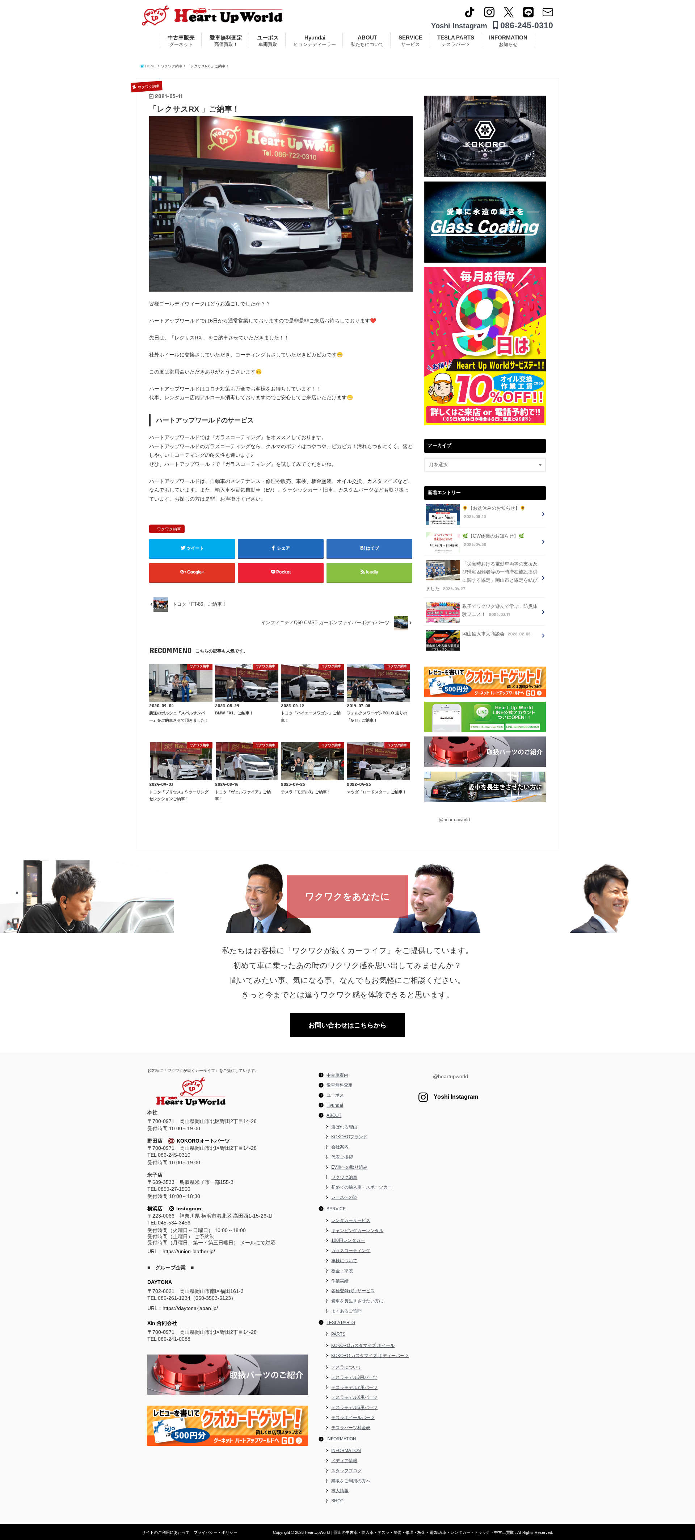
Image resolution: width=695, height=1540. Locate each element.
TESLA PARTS (455, 40)
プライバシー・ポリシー (215, 1532)
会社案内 (340, 1146)
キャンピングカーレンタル (357, 1230)
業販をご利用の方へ (350, 1480)
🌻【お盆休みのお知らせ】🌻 (494, 512)
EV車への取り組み (349, 1167)
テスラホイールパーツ (353, 1417)
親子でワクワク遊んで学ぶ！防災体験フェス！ (500, 610)
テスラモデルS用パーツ (354, 1407)
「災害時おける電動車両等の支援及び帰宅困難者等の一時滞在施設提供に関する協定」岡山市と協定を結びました (482, 576)
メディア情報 (344, 1460)
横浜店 (155, 1208)
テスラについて (346, 1367)
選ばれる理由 (344, 1127)
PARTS (338, 1334)
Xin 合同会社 (162, 1323)
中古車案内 (337, 1075)
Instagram (187, 1208)
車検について (344, 1260)
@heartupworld (454, 819)
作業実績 (340, 1281)
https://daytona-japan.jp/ (190, 1308)
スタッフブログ (346, 1470)
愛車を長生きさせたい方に (357, 1300)
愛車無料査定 (226, 40)
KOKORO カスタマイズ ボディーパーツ (370, 1355)
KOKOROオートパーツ (203, 1141)
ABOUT (367, 40)
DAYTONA (159, 1282)
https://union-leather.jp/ (189, 1251)
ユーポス (268, 40)
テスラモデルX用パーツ (354, 1397)
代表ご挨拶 (342, 1157)
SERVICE (410, 40)
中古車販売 (181, 40)
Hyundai (315, 40)
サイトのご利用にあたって (166, 1532)
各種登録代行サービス (353, 1290)
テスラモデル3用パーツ (354, 1377)
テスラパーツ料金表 (350, 1427)
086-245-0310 (525, 25)
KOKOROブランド (349, 1136)
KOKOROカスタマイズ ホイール (363, 1345)
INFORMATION (508, 40)
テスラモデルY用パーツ (354, 1387)
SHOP (337, 1500)
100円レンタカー (348, 1240)
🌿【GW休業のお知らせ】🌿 (493, 540)
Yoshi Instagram (459, 26)
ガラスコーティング (350, 1250)
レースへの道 (344, 1197)
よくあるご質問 (346, 1311)
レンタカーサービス (350, 1220)
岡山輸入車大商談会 (496, 634)
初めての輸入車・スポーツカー (361, 1187)
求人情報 (340, 1490)
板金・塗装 (342, 1270)
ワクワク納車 (169, 529)
